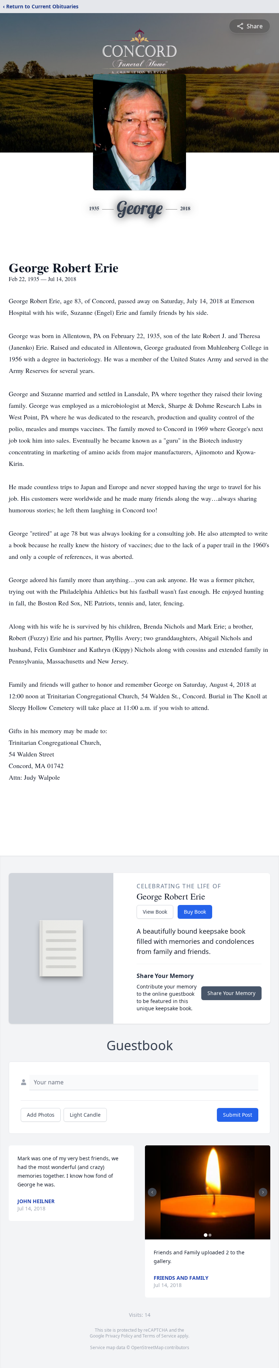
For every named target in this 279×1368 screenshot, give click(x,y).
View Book (155, 911)
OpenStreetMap (147, 1347)
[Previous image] (152, 1192)
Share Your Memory (231, 993)
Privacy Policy (119, 1336)
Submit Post (237, 1114)
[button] (208, 1192)
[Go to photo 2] (210, 1235)
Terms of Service (159, 1336)
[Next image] (263, 1192)
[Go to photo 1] (205, 1235)
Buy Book (195, 911)
